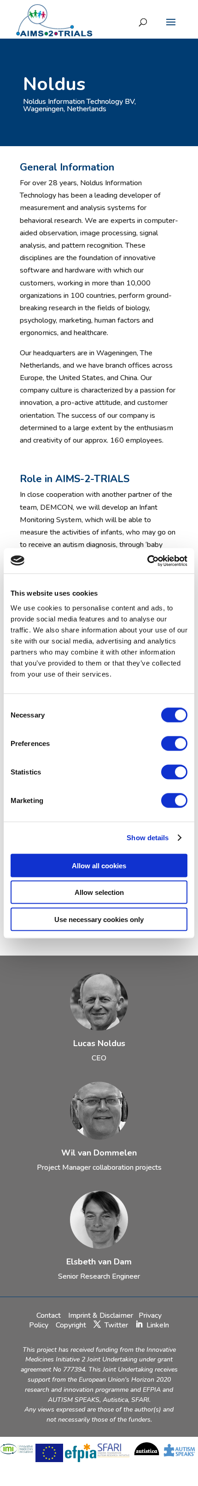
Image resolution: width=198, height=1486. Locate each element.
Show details (148, 838)
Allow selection (99, 892)
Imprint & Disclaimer (100, 1315)
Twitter (116, 1325)
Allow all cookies (99, 865)
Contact (49, 1315)
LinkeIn (157, 1325)
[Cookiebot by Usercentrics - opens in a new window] (147, 561)
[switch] (174, 743)
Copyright (71, 1325)
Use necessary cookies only (99, 919)
